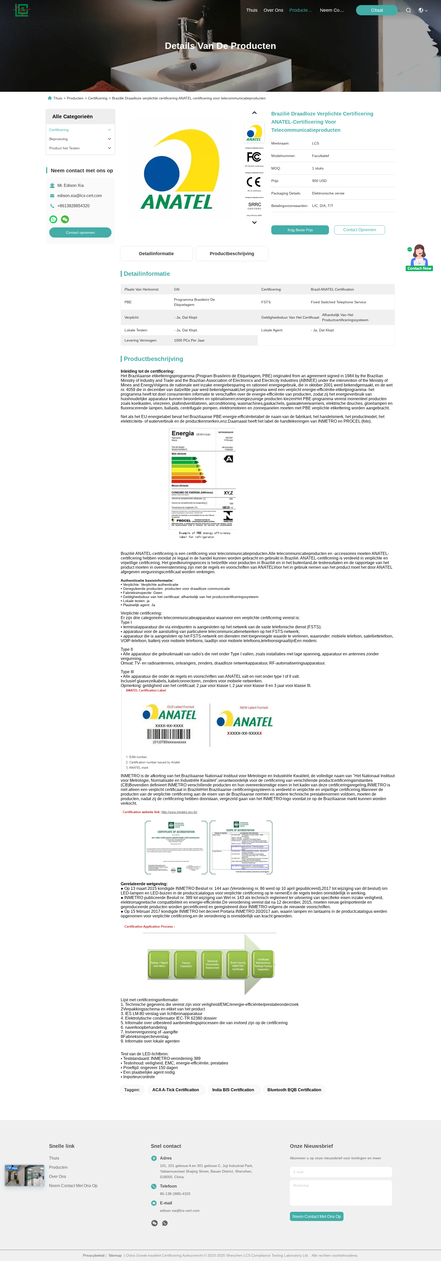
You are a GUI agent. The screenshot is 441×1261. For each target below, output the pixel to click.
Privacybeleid (93, 1255)
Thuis (252, 10)
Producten (75, 98)
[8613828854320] (164, 1225)
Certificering (97, 98)
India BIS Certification (233, 1090)
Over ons (57, 1176)
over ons (273, 10)
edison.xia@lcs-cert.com (79, 195)
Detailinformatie (156, 253)
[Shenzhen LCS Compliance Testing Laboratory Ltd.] (21, 10)
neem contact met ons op (332, 10)
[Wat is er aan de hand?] (53, 219)
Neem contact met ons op (73, 1186)
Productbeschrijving (232, 253)
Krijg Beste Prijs (300, 230)
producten (299, 10)
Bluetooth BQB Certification (294, 1090)
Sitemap (115, 1255)
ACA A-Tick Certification (175, 1090)
